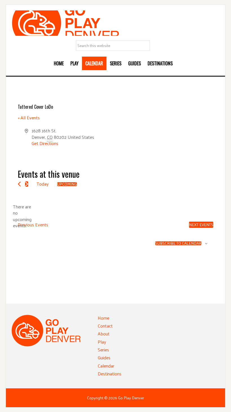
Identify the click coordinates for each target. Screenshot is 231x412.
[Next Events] (26, 184)
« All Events (29, 117)
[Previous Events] (19, 184)
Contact (105, 326)
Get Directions (45, 143)
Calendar (106, 366)
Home (103, 318)
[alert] (22, 216)
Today (43, 184)
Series (103, 350)
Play (102, 342)
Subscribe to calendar (178, 243)
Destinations (109, 373)
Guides (104, 357)
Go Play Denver (115, 23)
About (104, 333)
